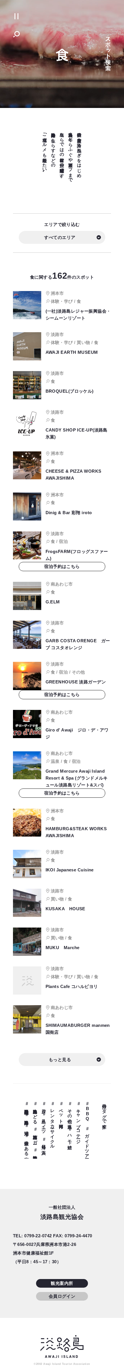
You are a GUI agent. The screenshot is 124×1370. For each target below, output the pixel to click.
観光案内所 (62, 1283)
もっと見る (60, 1059)
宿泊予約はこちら (62, 566)
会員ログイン (62, 1296)
